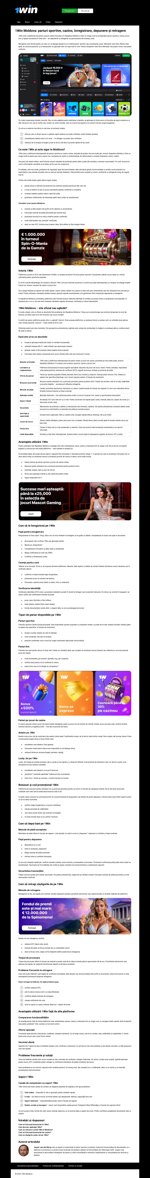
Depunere (58, 22)
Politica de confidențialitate (53, 1166)
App (18, 22)
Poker (48, 22)
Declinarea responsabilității (27, 1166)
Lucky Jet (38, 22)
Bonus (27, 22)
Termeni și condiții (75, 1166)
